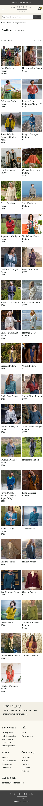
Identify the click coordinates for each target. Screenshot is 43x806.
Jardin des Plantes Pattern (30, 623)
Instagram (26, 757)
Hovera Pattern (29, 561)
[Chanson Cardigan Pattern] (11, 320)
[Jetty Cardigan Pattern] (32, 191)
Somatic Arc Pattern (10, 302)
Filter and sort (8, 40)
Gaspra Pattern (29, 592)
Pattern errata (27, 736)
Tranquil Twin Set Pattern (9, 461)
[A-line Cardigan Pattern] (11, 516)
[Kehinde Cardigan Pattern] (11, 414)
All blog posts (7, 732)
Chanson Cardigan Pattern (9, 334)
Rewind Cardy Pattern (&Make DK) (32, 102)
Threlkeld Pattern (30, 655)
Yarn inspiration (8, 745)
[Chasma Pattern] (11, 549)
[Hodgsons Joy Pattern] (32, 56)
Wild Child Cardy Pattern (30, 237)
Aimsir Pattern (29, 528)
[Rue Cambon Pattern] (11, 580)
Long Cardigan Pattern (29, 494)
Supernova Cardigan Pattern (10, 237)
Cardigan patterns (19, 23)
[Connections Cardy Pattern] (32, 158)
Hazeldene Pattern (30, 459)
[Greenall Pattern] (11, 353)
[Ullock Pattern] (32, 353)
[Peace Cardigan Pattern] (11, 191)
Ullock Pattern (29, 365)
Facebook (26, 767)
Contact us (6, 767)
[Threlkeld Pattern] (32, 643)
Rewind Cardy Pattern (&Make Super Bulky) (8, 495)
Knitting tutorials (9, 736)
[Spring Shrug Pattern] (32, 384)
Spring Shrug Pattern (32, 396)
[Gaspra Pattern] (32, 580)
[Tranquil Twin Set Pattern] (11, 447)
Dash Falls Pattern (30, 269)
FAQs (24, 732)
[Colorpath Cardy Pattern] (11, 89)
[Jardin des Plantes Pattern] (32, 610)
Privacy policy (7, 764)
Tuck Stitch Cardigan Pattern (32, 428)
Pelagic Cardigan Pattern (30, 135)
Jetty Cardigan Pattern (29, 204)
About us (5, 757)
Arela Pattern (7, 622)
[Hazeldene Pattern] (32, 447)
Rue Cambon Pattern (10, 592)
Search (37, 17)
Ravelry (25, 761)
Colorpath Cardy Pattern (8, 102)
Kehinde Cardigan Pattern (9, 428)
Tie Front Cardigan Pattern (10, 270)
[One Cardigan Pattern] (11, 56)
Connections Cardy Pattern (31, 171)
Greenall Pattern (8, 365)
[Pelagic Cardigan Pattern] (32, 122)
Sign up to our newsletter (21, 2)
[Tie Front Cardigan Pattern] (11, 257)
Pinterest (25, 771)
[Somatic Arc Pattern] (11, 290)
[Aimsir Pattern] (32, 516)
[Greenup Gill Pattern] (11, 643)
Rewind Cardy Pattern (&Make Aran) (8, 137)
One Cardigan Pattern (7, 69)
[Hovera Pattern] (32, 549)
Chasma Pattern (8, 561)
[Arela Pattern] (11, 610)
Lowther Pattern (8, 170)
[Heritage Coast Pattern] (32, 320)
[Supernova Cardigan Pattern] (11, 224)
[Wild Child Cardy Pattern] (32, 224)
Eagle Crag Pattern (9, 396)
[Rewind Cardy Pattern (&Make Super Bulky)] (11, 480)
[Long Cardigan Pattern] (32, 480)
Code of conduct (9, 761)
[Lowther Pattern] (11, 158)
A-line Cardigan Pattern (8, 530)
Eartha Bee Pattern (31, 302)
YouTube (25, 764)
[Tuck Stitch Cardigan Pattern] (32, 414)
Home (3, 23)
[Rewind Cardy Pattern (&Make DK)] (32, 89)
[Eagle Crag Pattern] (11, 384)
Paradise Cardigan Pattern (9, 687)
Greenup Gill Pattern (10, 655)
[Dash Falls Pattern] (32, 257)
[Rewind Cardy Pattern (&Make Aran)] (11, 122)
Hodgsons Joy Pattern (32, 68)
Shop (9, 23)
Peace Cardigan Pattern (8, 204)
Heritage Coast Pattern (29, 334)
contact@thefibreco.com (13, 782)
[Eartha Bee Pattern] (32, 290)
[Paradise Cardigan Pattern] (11, 673)
